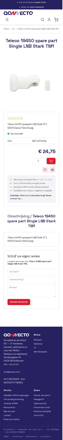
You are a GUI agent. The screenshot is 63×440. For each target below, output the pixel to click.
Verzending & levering (14, 399)
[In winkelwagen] (51, 161)
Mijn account (9, 411)
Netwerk (38, 340)
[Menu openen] (7, 19)
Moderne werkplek (42, 411)
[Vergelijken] (52, 170)
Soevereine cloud (42, 407)
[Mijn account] (49, 19)
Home (6, 29)
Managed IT (39, 399)
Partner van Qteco (42, 395)
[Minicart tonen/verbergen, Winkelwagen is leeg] (56, 19)
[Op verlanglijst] (45, 170)
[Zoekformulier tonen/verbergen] (42, 19)
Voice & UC (39, 415)
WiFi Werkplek (40, 351)
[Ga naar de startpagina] (31, 13)
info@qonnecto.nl (12, 372)
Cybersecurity (40, 403)
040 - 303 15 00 (11, 364)
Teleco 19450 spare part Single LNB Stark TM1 (38, 29)
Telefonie (38, 344)
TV (13, 29)
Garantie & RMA (11, 403)
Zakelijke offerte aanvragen (16, 395)
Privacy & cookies (12, 419)
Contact (7, 415)
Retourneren (9, 407)
